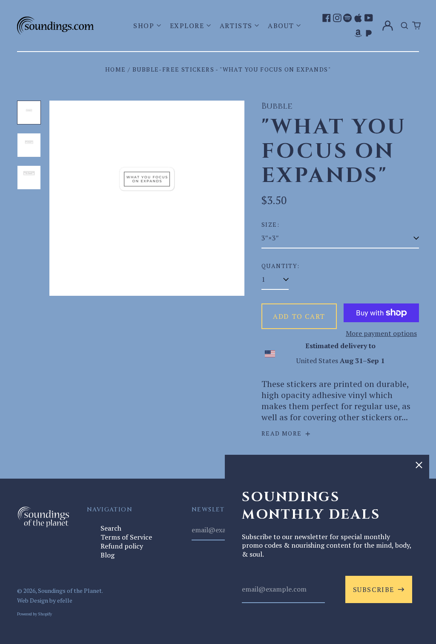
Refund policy (121, 546)
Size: (270, 224)
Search (110, 528)
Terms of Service (126, 537)
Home (115, 69)
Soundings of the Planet (70, 590)
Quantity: (280, 266)
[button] (148, 26)
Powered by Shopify (34, 614)
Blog (107, 555)
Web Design (32, 600)
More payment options (381, 333)
